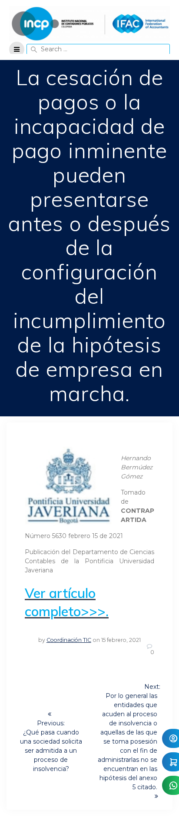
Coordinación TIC (68, 640)
